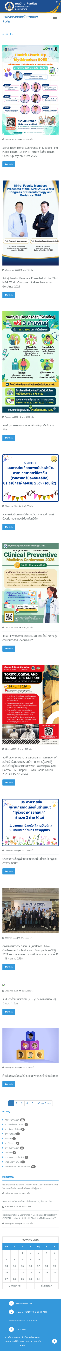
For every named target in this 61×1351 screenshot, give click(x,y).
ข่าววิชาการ (11, 1143)
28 (14, 1279)
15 (22, 1266)
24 (38, 1272)
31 (38, 1279)
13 (6, 1266)
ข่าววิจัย (10, 1139)
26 (54, 1272)
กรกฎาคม (15, 1285)
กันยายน (45, 1285)
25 (46, 1272)
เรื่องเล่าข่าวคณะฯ (14, 1162)
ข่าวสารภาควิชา (14, 1148)
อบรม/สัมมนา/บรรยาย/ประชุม (19, 1167)
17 (38, 1266)
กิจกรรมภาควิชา (14, 1120)
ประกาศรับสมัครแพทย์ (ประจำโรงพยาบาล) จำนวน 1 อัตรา (28, 1201)
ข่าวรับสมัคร (12, 1134)
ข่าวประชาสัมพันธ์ (14, 1129)
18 (46, 1266)
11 (46, 1259)
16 (30, 1266)
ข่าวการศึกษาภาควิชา (16, 1124)
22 (22, 1272)
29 (22, 1279)
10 (38, 1259)
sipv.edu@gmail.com (23, 1303)
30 (30, 1279)
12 (54, 1259)
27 (6, 1279)
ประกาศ (10, 1152)
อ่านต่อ (10, 164)
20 (6, 1272)
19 (54, 1266)
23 (30, 1272)
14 (14, 1266)
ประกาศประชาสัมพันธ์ (16, 1157)
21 (14, 1272)
